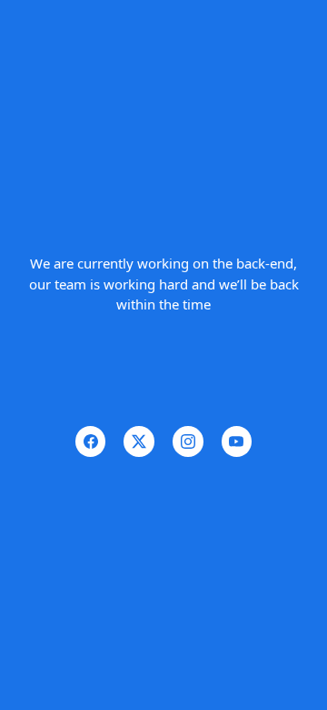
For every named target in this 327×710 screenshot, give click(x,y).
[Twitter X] (139, 441)
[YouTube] (237, 441)
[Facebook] (90, 441)
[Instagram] (188, 441)
